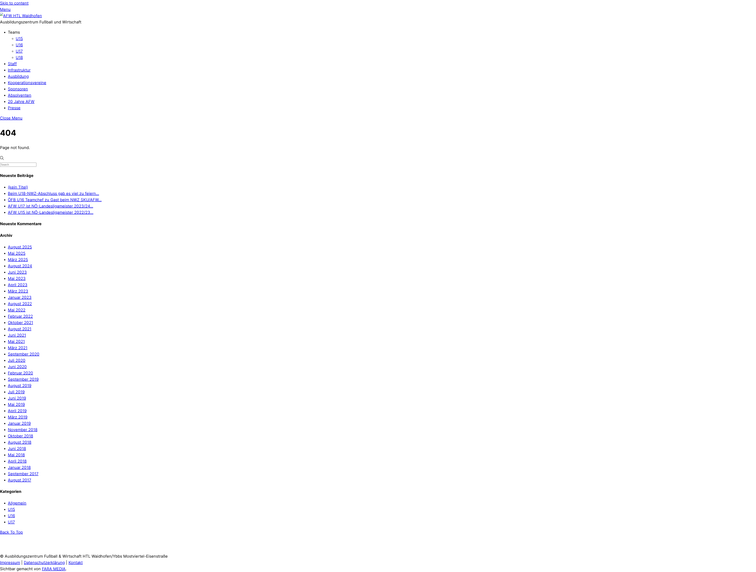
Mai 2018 (16, 455)
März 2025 (18, 259)
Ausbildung (18, 76)
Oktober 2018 (20, 436)
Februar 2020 (20, 373)
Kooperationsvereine (27, 82)
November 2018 (22, 429)
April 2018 (17, 461)
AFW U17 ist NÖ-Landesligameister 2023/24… (50, 206)
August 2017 (19, 480)
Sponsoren (18, 89)
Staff (12, 63)
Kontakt (76, 562)
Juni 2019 (17, 398)
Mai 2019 (16, 404)
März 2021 (17, 347)
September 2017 (23, 473)
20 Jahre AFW (21, 101)
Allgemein (17, 503)
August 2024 (20, 266)
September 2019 (23, 379)
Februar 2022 (20, 316)
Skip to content (14, 3)
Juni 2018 (17, 448)
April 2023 (17, 284)
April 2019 (17, 410)
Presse (14, 108)
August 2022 (20, 303)
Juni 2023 (17, 272)
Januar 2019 (19, 423)
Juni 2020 (17, 366)
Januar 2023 (20, 297)
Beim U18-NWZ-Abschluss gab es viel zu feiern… (53, 193)
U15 (19, 38)
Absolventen (19, 95)
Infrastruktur (19, 70)
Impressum (10, 562)
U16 (19, 45)
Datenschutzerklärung (44, 562)
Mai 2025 (16, 253)
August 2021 (19, 329)
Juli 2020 (16, 360)
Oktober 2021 (20, 322)
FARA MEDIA (54, 568)
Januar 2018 (19, 467)
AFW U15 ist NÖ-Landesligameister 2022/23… (50, 212)
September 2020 (23, 354)
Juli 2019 (16, 392)
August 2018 (19, 442)
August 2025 (20, 247)
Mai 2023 (17, 278)
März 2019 (17, 417)
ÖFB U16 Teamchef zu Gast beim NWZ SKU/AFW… (55, 199)
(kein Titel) (18, 187)
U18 (19, 57)
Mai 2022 (16, 310)
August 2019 (19, 385)
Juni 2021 (17, 335)
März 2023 (18, 291)
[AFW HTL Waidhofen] (21, 15)
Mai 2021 (16, 341)
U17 (19, 51)
